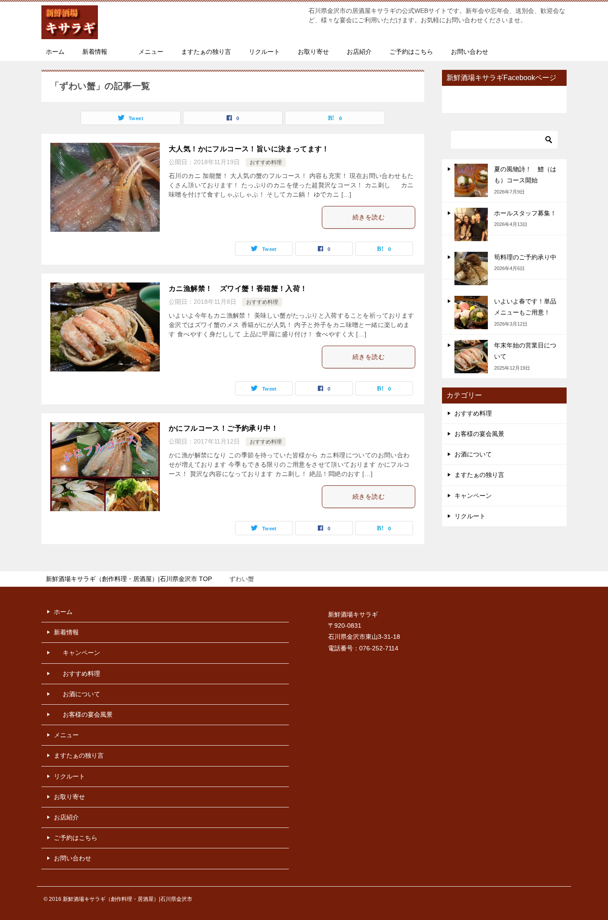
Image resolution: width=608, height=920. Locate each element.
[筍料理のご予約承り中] (471, 268)
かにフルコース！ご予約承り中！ (223, 428)
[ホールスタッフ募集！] (471, 224)
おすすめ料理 (266, 162)
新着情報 (94, 51)
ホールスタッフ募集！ (525, 213)
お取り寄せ (313, 51)
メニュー (150, 51)
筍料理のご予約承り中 (525, 257)
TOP (129, 578)
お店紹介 (359, 51)
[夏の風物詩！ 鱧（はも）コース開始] (471, 180)
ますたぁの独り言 (206, 51)
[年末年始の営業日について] (471, 356)
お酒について (473, 454)
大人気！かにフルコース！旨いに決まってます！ (249, 149)
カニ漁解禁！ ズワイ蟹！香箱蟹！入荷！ (238, 288)
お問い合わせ (469, 51)
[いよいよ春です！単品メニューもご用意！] (471, 312)
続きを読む (369, 217)
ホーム (55, 51)
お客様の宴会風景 (479, 433)
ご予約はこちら (411, 51)
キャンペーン (473, 495)
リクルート (264, 51)
